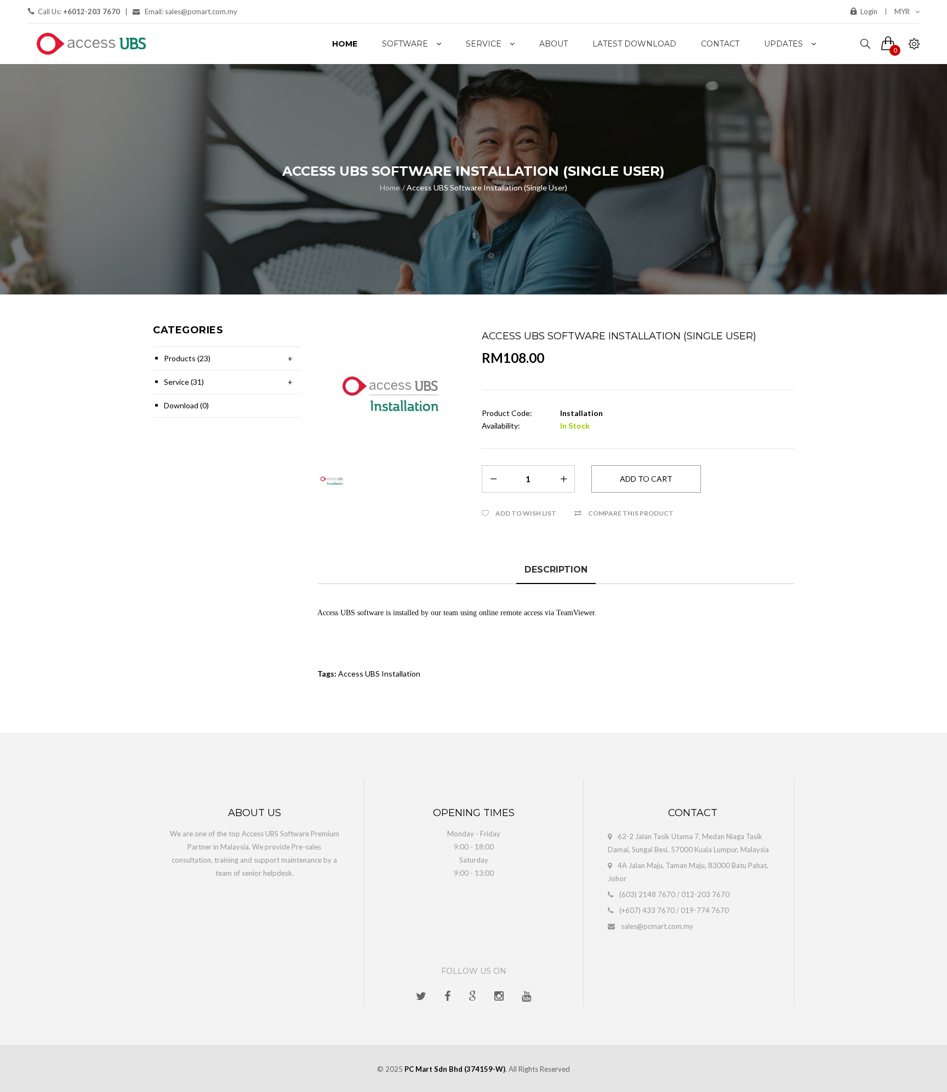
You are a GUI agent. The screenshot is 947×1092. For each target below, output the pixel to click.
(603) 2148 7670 (647, 894)
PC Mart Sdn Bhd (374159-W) (454, 1069)
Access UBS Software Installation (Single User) (487, 187)
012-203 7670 (705, 894)
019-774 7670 (705, 910)
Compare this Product (631, 513)
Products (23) (187, 358)
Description (555, 569)
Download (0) (186, 405)
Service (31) (184, 381)
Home (390, 187)
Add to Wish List (525, 513)
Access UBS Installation (379, 673)
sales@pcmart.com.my (657, 926)
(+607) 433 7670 (647, 910)
